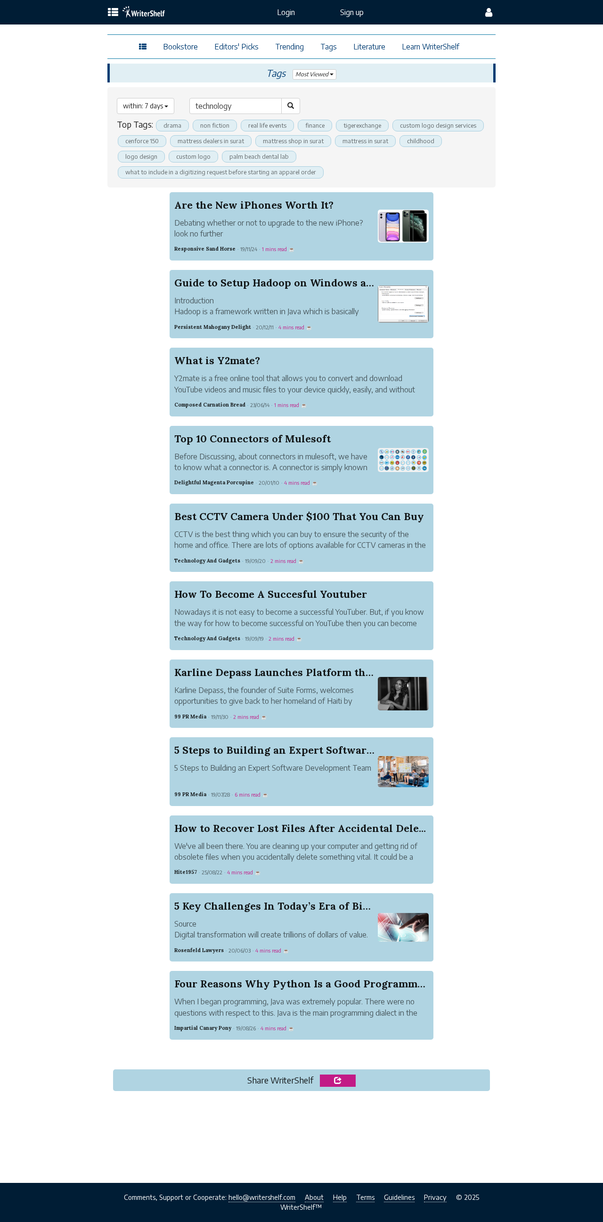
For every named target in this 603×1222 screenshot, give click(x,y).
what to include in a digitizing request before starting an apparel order (220, 172)
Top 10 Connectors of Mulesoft (252, 438)
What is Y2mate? (217, 360)
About (314, 1197)
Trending (289, 46)
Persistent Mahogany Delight (212, 327)
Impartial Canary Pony (202, 1028)
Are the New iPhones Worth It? (254, 205)
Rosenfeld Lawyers (199, 950)
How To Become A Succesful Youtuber (270, 594)
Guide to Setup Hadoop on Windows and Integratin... (308, 282)
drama (172, 125)
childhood (420, 141)
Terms (365, 1197)
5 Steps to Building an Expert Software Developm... (303, 750)
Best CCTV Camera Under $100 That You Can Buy (299, 516)
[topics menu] (113, 13)
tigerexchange (362, 125)
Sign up (352, 12)
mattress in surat (365, 141)
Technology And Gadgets (207, 560)
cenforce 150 (142, 141)
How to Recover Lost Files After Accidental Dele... (300, 828)
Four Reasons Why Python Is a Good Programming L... (312, 983)
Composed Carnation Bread (209, 404)
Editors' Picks (236, 46)
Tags (328, 46)
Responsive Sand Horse (205, 248)
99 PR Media (190, 716)
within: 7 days (143, 106)
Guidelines (399, 1197)
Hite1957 (185, 872)
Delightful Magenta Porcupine (214, 482)
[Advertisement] (301, 1134)
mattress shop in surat (293, 141)
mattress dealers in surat (211, 141)
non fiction (214, 125)
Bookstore (180, 46)
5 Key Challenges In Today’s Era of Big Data (284, 905)
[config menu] (488, 12)
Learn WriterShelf (430, 46)
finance (315, 125)
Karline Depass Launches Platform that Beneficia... (303, 672)
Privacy (435, 1197)
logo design (141, 156)
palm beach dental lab (259, 156)
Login (286, 12)
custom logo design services (438, 125)
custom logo (193, 156)
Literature (369, 46)
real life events (267, 125)
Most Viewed (312, 74)
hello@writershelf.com (261, 1197)
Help (340, 1197)
